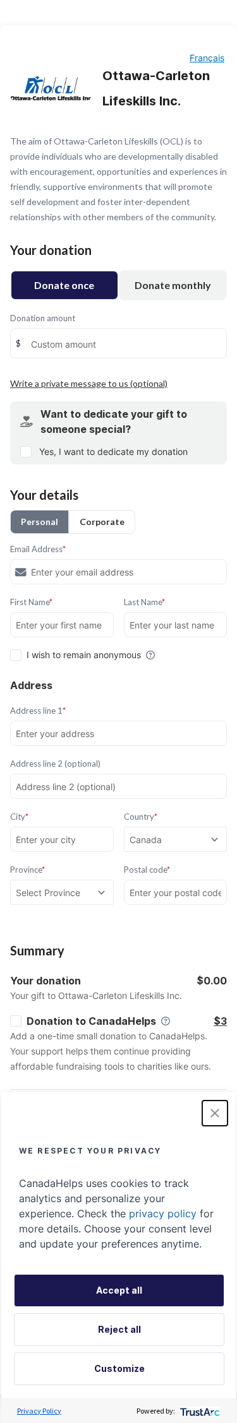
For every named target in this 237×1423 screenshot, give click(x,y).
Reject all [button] (119, 1329)
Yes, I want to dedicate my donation (113, 451)
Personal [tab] (39, 521)
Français (207, 57)
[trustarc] (198, 1410)
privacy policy (163, 1213)
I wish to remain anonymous (84, 654)
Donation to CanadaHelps (91, 1021)
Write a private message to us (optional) (88, 383)
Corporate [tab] (102, 521)
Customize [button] (119, 1368)
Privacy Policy (39, 1410)
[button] (215, 1113)
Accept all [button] (119, 1290)
